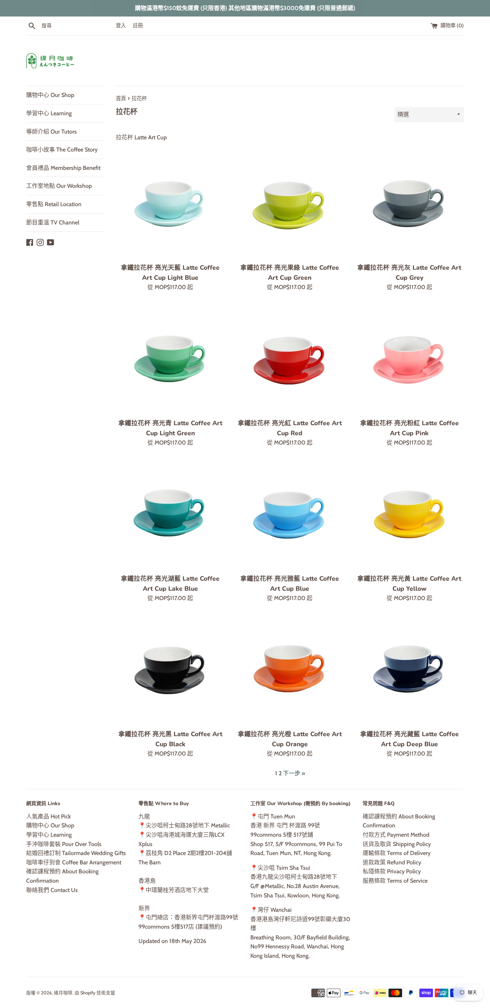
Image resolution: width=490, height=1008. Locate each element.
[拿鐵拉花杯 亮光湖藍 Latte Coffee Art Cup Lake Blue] (170, 514)
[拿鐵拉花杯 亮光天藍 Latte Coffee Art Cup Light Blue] (170, 203)
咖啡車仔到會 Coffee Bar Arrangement (73, 862)
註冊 (138, 25)
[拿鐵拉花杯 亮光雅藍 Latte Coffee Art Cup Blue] (289, 514)
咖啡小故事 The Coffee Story (62, 149)
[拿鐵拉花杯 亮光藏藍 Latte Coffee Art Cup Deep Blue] (409, 669)
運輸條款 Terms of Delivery (396, 853)
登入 (121, 25)
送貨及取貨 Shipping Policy (397, 844)
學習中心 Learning (49, 113)
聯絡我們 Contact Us (52, 890)
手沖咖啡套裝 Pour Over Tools (64, 844)
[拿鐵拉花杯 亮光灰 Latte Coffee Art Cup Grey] (409, 203)
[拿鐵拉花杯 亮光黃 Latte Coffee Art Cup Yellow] (409, 514)
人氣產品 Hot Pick (48, 816)
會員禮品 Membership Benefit (63, 167)
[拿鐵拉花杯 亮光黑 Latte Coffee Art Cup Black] (170, 669)
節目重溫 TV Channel (52, 222)
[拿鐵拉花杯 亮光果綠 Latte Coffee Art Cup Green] (289, 203)
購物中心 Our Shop (50, 95)
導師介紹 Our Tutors (51, 131)
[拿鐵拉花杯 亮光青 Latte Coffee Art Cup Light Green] (170, 358)
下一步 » (294, 773)
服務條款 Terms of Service (395, 880)
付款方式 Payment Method (396, 834)
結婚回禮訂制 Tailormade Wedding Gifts (76, 853)
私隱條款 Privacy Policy (392, 871)
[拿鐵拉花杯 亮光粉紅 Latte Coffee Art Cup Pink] (409, 358)
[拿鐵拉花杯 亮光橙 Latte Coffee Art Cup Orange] (289, 669)
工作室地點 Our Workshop (59, 185)
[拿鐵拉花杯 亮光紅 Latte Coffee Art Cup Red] (289, 358)
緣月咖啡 (63, 992)
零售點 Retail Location (53, 204)
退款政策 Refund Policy (392, 862)
